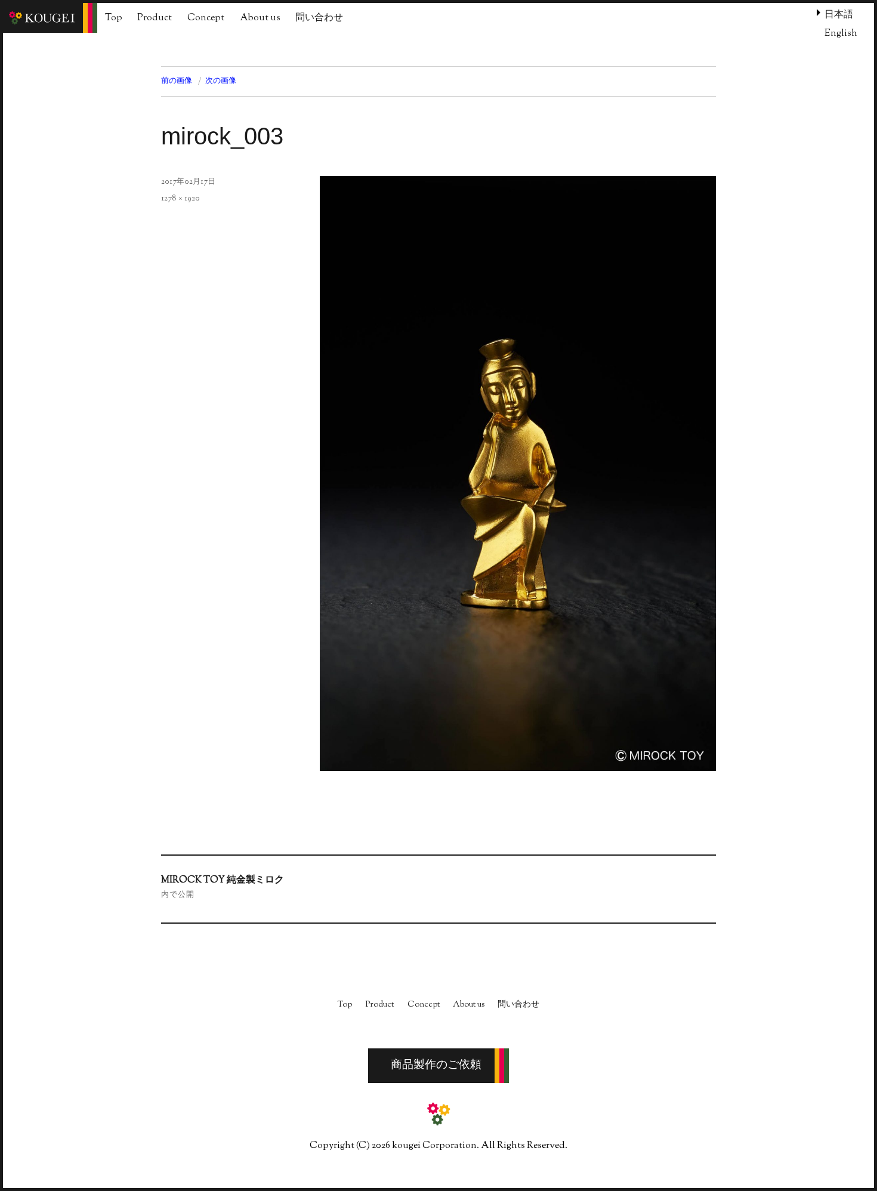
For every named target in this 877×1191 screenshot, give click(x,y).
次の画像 (220, 81)
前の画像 (176, 81)
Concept (205, 18)
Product (154, 18)
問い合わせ (319, 18)
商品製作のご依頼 (436, 1065)
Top (113, 18)
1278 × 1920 (180, 198)
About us (260, 18)
